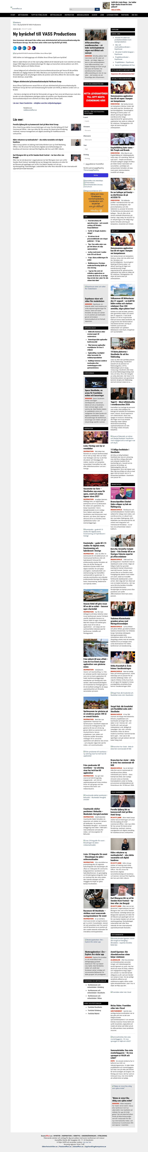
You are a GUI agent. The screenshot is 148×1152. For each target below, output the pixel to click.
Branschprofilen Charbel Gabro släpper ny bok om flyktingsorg (121, 504)
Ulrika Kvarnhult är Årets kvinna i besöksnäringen (121, 667)
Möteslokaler (57, 15)
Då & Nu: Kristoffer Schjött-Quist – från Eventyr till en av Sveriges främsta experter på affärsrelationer (123, 553)
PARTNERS (126, 15)
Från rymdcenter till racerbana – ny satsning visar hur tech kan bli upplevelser (93, 769)
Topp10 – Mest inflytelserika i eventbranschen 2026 (123, 403)
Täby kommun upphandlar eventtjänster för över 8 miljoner (96, 347)
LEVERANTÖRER (113, 15)
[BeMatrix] (17, 22)
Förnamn (86, 127)
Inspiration (70, 15)
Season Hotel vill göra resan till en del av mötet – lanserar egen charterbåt (95, 606)
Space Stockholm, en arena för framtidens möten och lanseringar (94, 393)
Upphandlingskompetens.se (95, 1146)
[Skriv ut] (34, 48)
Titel (84, 145)
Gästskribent (116, 1011)
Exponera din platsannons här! (122, 74)
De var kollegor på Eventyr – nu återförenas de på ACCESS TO (122, 195)
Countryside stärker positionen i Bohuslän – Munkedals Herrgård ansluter (95, 811)
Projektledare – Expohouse (124, 62)
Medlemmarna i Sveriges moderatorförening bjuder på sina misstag (97, 265)
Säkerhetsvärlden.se (49, 1146)
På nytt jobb (26, 29)
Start (13, 15)
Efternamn (87, 136)
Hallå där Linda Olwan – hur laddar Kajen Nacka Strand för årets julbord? (123, 4)
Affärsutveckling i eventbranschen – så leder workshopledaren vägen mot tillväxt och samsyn (94, 47)
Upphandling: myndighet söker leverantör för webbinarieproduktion (95, 355)
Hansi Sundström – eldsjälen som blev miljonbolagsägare (40, 103)
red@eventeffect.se (30, 110)
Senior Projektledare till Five (125, 65)
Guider (95, 15)
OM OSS (135, 15)
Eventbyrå (115, 104)
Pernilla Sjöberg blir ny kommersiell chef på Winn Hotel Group (35, 124)
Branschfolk (116, 510)
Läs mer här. (87, 1142)
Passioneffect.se (65, 1146)
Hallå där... (116, 10)
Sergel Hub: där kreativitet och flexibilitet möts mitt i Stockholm (122, 709)
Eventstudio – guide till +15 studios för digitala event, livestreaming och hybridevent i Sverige (94, 547)
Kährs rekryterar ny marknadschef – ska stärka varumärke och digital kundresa (122, 856)
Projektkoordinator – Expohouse (122, 58)
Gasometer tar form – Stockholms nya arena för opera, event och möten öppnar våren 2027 (94, 492)
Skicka (96, 175)
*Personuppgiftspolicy (91, 170)
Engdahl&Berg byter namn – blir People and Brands (122, 148)
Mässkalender (84, 15)
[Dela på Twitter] (15, 48)
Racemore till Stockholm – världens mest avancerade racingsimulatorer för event (94, 913)
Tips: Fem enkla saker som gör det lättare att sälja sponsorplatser (96, 246)
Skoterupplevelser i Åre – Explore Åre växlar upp (95, 953)
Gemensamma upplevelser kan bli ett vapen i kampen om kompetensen (122, 98)
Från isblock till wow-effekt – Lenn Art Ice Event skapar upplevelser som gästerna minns (95, 663)
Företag (86, 155)
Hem (14, 25)
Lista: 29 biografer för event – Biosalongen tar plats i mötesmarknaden (95, 857)
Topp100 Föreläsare (40, 15)
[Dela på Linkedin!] (24, 48)
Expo (113, 1061)
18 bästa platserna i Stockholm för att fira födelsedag (119, 354)
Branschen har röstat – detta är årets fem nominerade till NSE (123, 762)
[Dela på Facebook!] (20, 48)
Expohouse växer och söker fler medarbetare (94, 299)
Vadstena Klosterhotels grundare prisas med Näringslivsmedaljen (120, 621)
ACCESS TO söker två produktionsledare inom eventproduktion (123, 40)
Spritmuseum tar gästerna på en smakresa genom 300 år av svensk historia (95, 714)
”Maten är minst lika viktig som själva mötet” (122, 1099)
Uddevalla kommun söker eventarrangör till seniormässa (96, 334)
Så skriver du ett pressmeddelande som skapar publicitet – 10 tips (97, 238)
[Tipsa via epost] (29, 48)
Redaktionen (27, 108)
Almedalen (115, 960)
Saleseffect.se (78, 1146)
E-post (85, 117)
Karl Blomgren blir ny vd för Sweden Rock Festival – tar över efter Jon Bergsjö (122, 900)
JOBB (103, 15)
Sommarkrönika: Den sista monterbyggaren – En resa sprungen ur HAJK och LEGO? (122, 1054)
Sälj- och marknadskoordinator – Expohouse (123, 47)
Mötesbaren (24, 15)
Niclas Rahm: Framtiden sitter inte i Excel (121, 1006)
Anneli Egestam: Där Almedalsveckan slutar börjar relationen (120, 954)
